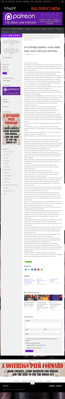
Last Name (5, 68)
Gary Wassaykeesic (8, 190)
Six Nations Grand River (17, 28)
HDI (58, 35)
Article (26, 35)
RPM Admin (28, 54)
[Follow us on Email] (11, 35)
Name (27, 329)
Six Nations (40, 381)
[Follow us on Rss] (13, 35)
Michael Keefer (7, 169)
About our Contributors (9, 151)
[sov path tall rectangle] (11, 144)
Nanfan (48, 37)
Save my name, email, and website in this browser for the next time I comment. (41, 339)
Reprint (54, 37)
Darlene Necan (7, 181)
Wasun (5, 193)
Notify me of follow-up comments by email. (36, 345)
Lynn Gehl (6, 157)
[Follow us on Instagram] (19, 35)
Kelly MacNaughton (8, 175)
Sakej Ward (6, 187)
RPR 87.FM (11, 1)
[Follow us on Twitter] (15, 35)
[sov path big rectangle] (32, 376)
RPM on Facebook (7, 57)
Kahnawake (59, 28)
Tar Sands (45, 38)
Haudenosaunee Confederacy (47, 35)
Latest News (26, 1)
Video (32, 1)
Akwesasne (44, 28)
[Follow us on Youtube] (17, 35)
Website (27, 334)
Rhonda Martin (7, 178)
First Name (5, 66)
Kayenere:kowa (35, 28)
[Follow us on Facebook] (9, 35)
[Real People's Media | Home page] (32, 8)
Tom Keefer (6, 172)
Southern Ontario (35, 38)
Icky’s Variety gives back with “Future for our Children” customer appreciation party (42, 306)
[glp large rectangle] (32, 18)
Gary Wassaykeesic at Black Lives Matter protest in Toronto (29, 304)
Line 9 (43, 37)
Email (45, 329)
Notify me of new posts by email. (34, 347)
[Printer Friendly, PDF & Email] (28, 262)
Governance (33, 35)
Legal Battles (37, 37)
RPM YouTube (38, 1)
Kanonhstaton (5, 32)
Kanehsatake (14, 32)
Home (3, 28)
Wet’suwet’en (51, 28)
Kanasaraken (7, 160)
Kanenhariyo (6, 166)
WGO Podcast (46, 1)
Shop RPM (18, 1)
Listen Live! (4, 1)
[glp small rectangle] (11, 94)
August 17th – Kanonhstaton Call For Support (41, 280)
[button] (30, 298)
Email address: (6, 69)
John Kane (6, 163)
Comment (27, 320)
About (8, 28)
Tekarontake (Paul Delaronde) (10, 184)
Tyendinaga (27, 28)
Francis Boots (7, 154)
